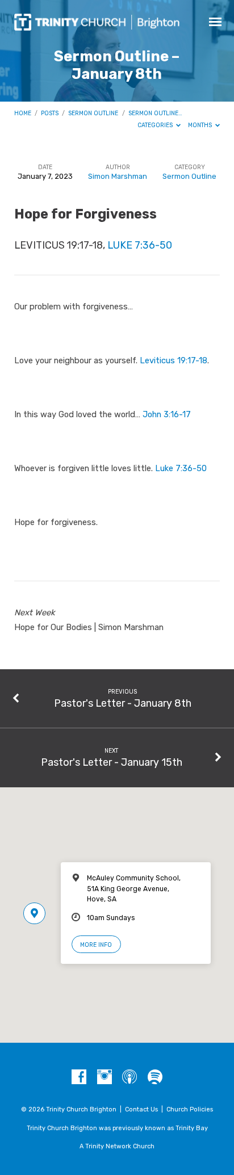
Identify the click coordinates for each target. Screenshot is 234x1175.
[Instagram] (104, 1077)
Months (201, 125)
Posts (49, 113)
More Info (96, 945)
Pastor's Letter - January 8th (122, 703)
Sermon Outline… (155, 113)
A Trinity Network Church (117, 1146)
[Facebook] (79, 1077)
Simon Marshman (117, 176)
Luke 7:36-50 (139, 245)
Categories (155, 125)
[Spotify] (155, 1077)
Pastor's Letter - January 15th (111, 762)
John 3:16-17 (167, 414)
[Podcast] (129, 1077)
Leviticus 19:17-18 (173, 360)
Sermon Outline (93, 113)
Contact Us (141, 1109)
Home (22, 113)
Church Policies (189, 1109)
